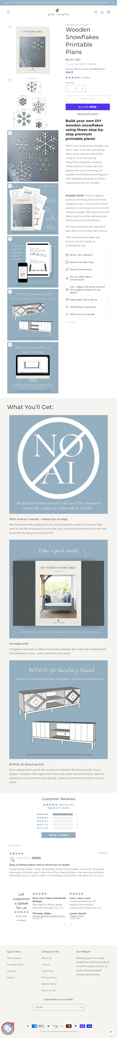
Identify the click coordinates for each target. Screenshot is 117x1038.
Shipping (70, 64)
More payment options (87, 114)
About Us (47, 958)
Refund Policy (49, 984)
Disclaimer (48, 971)
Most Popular (14, 958)
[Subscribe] (81, 1007)
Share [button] (72, 322)
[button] (8, 12)
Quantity (70, 83)
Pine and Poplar (53, 1031)
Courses (11, 971)
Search (11, 977)
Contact (46, 964)
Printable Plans (15, 964)
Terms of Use (49, 990)
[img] (16, 853)
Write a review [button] (58, 835)
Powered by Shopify (69, 1031)
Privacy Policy (49, 977)
